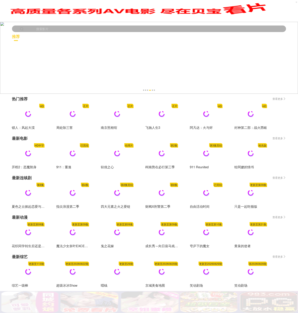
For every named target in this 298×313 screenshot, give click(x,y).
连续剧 (147, 36)
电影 (81, 36)
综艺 (277, 36)
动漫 (213, 36)
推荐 (16, 36)
